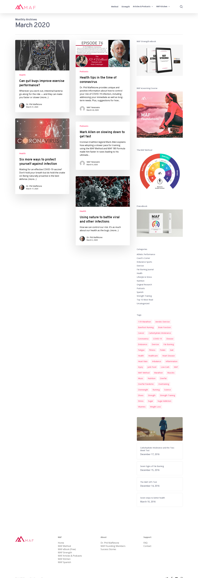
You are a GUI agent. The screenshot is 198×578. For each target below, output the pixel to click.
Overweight (143, 389)
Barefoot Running (146, 327)
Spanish (140, 292)
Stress (140, 401)
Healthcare (153, 355)
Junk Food (151, 367)
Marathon (158, 372)
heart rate (142, 361)
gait (171, 350)
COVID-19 (157, 338)
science (167, 389)
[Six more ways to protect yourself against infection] (42, 156)
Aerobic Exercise (162, 321)
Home (61, 542)
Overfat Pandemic (146, 384)
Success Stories (108, 549)
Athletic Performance (146, 254)
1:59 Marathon (144, 321)
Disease (169, 338)
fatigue (141, 350)
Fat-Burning (169, 344)
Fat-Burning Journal (145, 269)
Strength (151, 395)
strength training (167, 395)
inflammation (171, 361)
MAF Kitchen (64, 558)
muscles (170, 372)
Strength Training (144, 296)
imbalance (156, 361)
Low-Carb (165, 367)
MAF (176, 367)
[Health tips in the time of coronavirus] (103, 77)
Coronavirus (143, 338)
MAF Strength (65, 552)
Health (22, 75)
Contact (147, 546)
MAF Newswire (93, 107)
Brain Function (164, 327)
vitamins (141, 406)
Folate (162, 350)
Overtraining (163, 384)
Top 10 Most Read (145, 299)
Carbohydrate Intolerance (160, 333)
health (141, 355)
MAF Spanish (64, 562)
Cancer (141, 333)
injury (140, 367)
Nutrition (140, 280)
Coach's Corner (143, 258)
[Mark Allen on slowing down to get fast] (103, 146)
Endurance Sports (144, 262)
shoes (140, 395)
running (156, 389)
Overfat (163, 378)
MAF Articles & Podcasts (70, 555)
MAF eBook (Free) (67, 549)
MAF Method (144, 372)
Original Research (144, 284)
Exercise (140, 265)
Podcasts (84, 71)
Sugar (150, 401)
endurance (142, 344)
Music (140, 378)
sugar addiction (164, 401)
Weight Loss (155, 406)
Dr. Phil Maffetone (34, 104)
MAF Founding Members (113, 546)
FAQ (145, 542)
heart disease (168, 355)
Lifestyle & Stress (144, 277)
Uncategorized (143, 303)
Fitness (152, 350)
